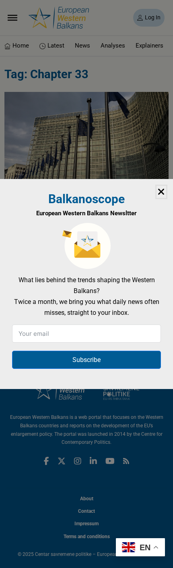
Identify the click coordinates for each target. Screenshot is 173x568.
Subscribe (86, 360)
